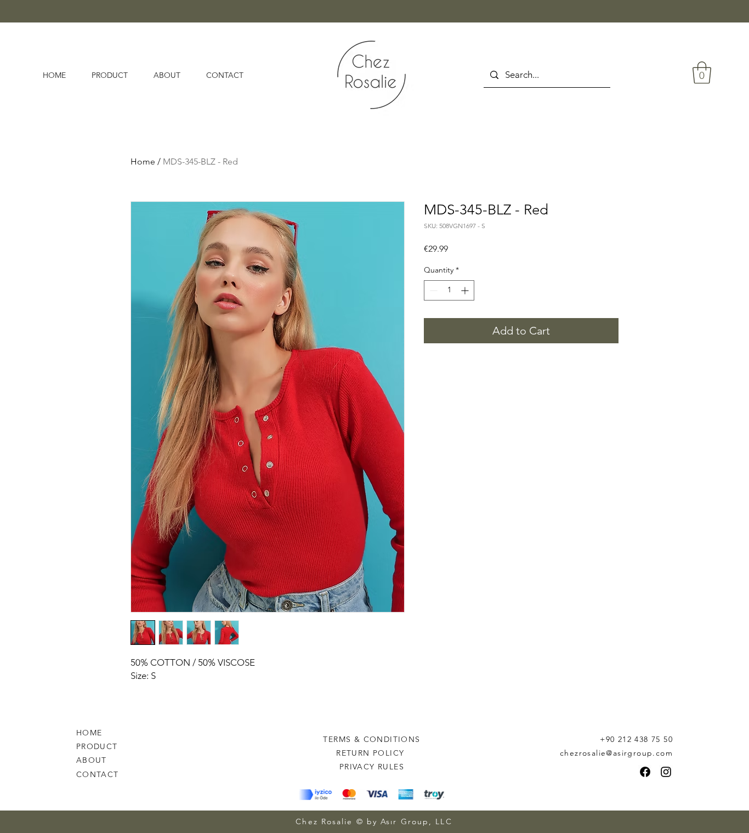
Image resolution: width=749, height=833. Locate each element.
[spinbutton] (449, 290)
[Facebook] (645, 772)
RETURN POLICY (371, 753)
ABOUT (91, 760)
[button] (702, 72)
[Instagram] (666, 772)
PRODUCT (97, 746)
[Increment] (466, 290)
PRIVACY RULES (371, 767)
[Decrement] (432, 290)
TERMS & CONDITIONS (371, 739)
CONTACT (97, 774)
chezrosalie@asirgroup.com (616, 753)
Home (142, 161)
